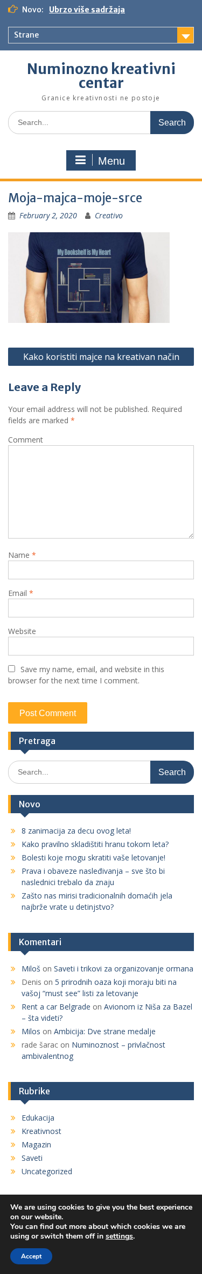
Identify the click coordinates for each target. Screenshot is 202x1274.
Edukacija (38, 1118)
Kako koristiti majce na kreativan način (101, 357)
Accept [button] (31, 1256)
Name (22, 555)
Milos (31, 1031)
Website (22, 631)
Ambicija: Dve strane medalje (105, 1031)
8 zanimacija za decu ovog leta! (76, 831)
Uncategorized (47, 1171)
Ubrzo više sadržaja (87, 9)
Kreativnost (41, 1131)
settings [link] (119, 1236)
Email (20, 593)
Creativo (109, 215)
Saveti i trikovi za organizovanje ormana (123, 968)
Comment (25, 440)
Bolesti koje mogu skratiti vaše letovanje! (93, 857)
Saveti (32, 1158)
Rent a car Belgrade (56, 1006)
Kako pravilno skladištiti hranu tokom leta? (95, 844)
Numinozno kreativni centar (101, 76)
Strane (26, 35)
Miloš (31, 968)
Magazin (36, 1144)
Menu (111, 161)
